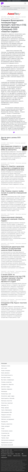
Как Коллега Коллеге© (7, 445)
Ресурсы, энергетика (6, 424)
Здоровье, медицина (6, 389)
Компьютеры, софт (6, 393)
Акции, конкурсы (5, 370)
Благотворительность (7, 375)
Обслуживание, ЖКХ (6, 412)
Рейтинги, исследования (7, 419)
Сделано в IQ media (18, 450)
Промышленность (15, 18)
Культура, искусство (6, 400)
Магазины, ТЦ (4, 405)
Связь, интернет (5, 426)
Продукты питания (6, 414)
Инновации (4, 391)
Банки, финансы (5, 372)
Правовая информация (20, 470)
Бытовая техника (5, 377)
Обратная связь (16, 455)
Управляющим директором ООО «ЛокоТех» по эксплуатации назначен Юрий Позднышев (12, 248)
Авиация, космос (5, 365)
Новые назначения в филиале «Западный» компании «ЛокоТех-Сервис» (13, 219)
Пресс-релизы (7, 6)
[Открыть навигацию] (25, 3)
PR (1, 6)
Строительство (5, 433)
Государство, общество (7, 384)
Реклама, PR (4, 421)
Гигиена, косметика (6, 382)
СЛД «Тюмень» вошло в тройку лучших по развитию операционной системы (14, 192)
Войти (9, 0)
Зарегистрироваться (16, 0)
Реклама (9, 455)
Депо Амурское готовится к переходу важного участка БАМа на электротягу (11, 148)
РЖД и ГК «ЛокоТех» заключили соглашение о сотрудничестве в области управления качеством (12, 168)
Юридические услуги (6, 442)
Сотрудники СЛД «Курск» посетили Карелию (14, 303)
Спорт (2, 428)
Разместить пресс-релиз (7, 451)
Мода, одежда (5, 407)
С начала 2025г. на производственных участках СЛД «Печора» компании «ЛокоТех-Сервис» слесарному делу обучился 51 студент (13, 278)
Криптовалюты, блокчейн (7, 398)
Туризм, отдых (13, 300)
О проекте (3, 455)
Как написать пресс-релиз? (7, 453)
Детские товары (5, 386)
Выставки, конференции (7, 379)
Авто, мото (4, 368)
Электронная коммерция (7, 440)
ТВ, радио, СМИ (5, 435)
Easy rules (17, 453)
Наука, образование (5, 18)
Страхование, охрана (6, 431)
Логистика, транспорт (21, 16)
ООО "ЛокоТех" (10, 16)
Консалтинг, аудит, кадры (7, 396)
